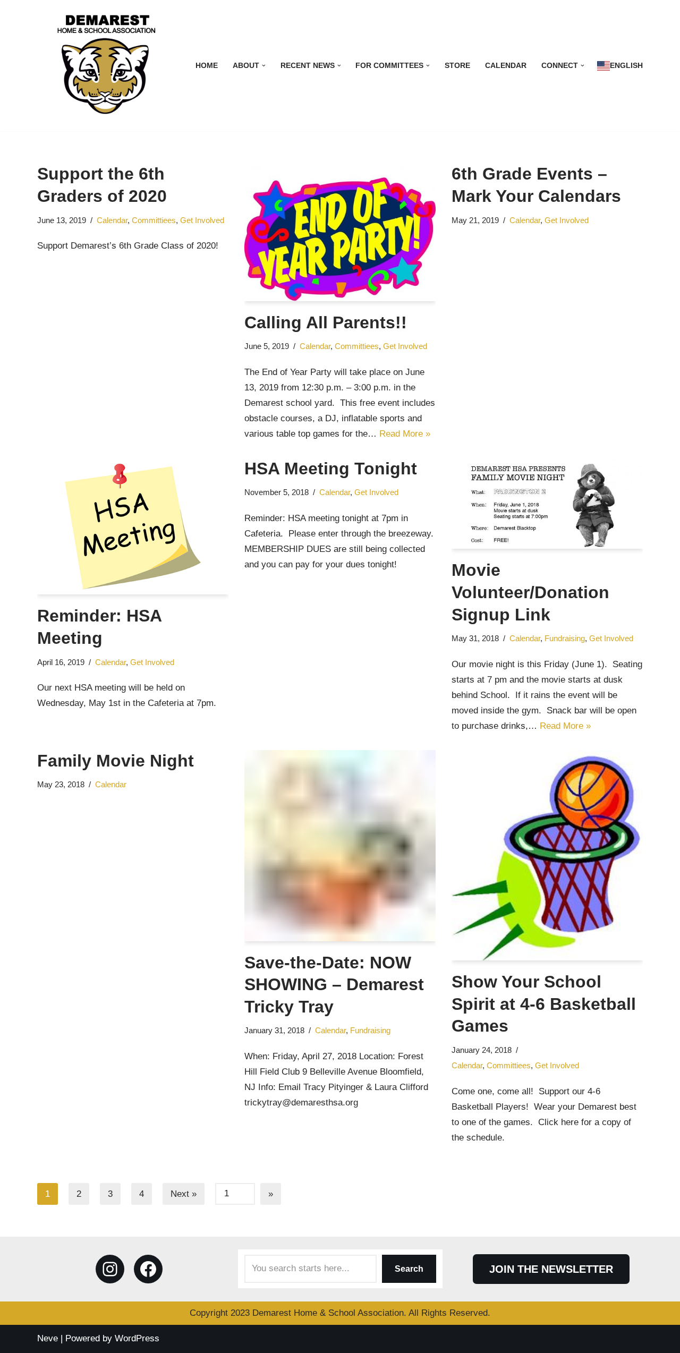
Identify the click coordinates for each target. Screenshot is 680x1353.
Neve (47, 1338)
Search (409, 1268)
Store (457, 66)
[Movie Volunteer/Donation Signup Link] (547, 503)
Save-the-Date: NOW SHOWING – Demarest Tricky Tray (334, 984)
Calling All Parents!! (325, 322)
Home (207, 66)
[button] (264, 65)
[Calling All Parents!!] (340, 232)
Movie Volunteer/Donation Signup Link (530, 592)
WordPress (137, 1338)
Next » (184, 1194)
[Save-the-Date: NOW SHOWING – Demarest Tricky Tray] (340, 845)
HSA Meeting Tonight (330, 468)
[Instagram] (110, 1269)
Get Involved (202, 220)
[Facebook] (148, 1269)
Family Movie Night (115, 760)
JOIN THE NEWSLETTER (551, 1269)
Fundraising (565, 638)
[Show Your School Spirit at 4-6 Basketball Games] (547, 855)
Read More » (404, 434)
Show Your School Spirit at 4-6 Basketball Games (544, 1003)
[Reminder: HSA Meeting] (132, 526)
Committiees (154, 220)
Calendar (505, 66)
